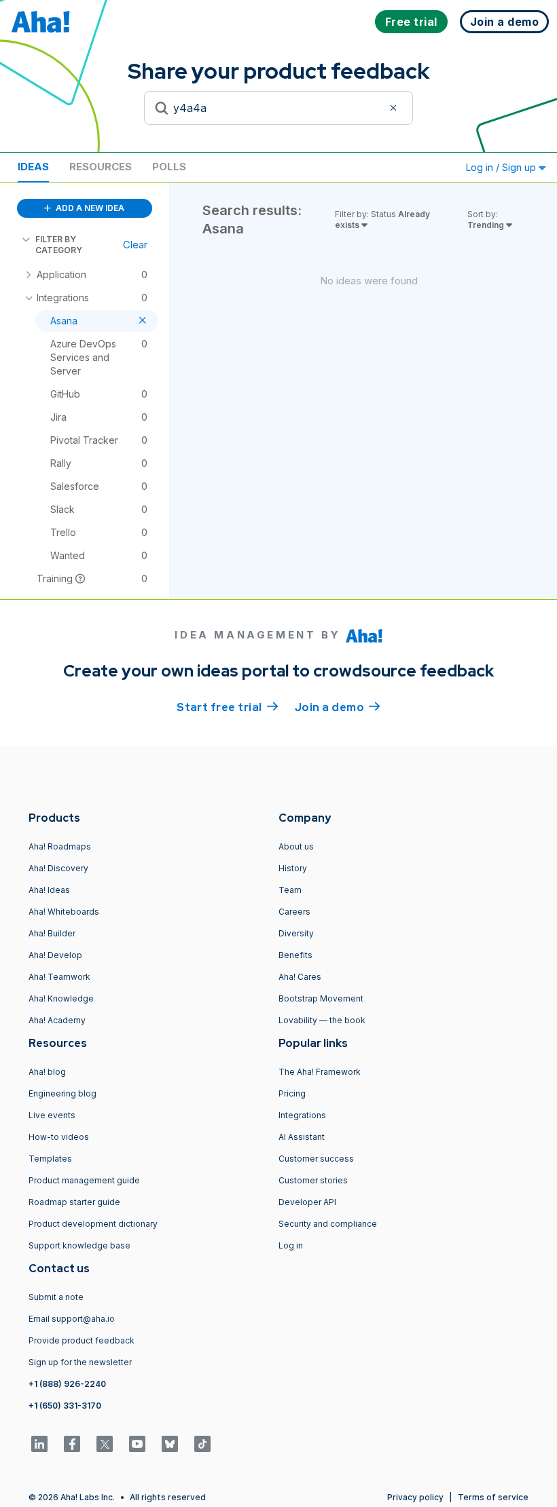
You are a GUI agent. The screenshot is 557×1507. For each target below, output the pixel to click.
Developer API (307, 1202)
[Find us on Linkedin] (39, 1444)
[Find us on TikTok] (202, 1444)
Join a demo (337, 707)
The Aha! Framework (319, 1072)
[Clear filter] (395, 108)
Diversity (296, 933)
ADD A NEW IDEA (89, 208)
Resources (100, 166)
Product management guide (84, 1180)
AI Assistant (301, 1137)
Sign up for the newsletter (80, 1362)
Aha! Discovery (58, 868)
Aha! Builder (52, 933)
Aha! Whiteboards (64, 912)
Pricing (292, 1093)
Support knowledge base (79, 1245)
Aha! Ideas (49, 890)
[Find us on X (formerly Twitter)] (104, 1444)
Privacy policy (415, 1497)
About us (296, 846)
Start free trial (227, 707)
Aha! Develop (55, 955)
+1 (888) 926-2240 (67, 1384)
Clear (135, 244)
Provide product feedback (81, 1340)
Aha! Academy (57, 1020)
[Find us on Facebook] (72, 1444)
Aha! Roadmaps (60, 846)
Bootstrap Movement (320, 998)
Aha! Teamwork (59, 977)
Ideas (33, 166)
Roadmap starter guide (74, 1202)
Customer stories (313, 1180)
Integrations (302, 1115)
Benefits (295, 955)
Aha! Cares (299, 977)
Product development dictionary (93, 1224)
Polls (169, 166)
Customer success (316, 1158)
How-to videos (59, 1137)
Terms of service (493, 1497)
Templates (50, 1158)
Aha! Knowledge (61, 998)
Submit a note (56, 1297)
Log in (290, 1245)
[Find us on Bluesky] (170, 1444)
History (292, 868)
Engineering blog (62, 1093)
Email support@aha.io (72, 1319)
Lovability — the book (321, 1020)
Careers (294, 912)
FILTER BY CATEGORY (58, 244)
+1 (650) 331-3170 (65, 1405)
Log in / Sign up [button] (502, 167)
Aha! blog (47, 1072)
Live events (52, 1115)
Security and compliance (327, 1224)
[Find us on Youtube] (137, 1444)
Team (290, 890)
